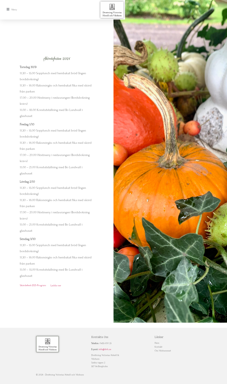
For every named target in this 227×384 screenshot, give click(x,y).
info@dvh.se (105, 349)
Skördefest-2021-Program (33, 285)
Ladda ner (55, 285)
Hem (157, 343)
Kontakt (158, 346)
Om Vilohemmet (163, 350)
